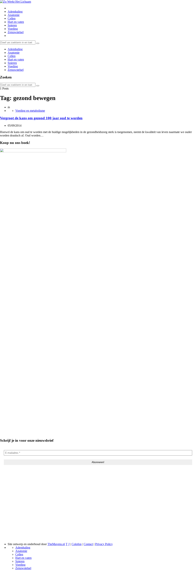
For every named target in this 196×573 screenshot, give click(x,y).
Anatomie (14, 15)
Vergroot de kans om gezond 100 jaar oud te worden (41, 118)
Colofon (77, 544)
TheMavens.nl (56, 544)
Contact (88, 544)
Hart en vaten (16, 21)
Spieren (12, 25)
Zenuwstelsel (16, 32)
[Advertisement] (98, 509)
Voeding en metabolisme (30, 110)
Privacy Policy (104, 544)
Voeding (13, 28)
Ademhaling (15, 11)
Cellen (12, 18)
